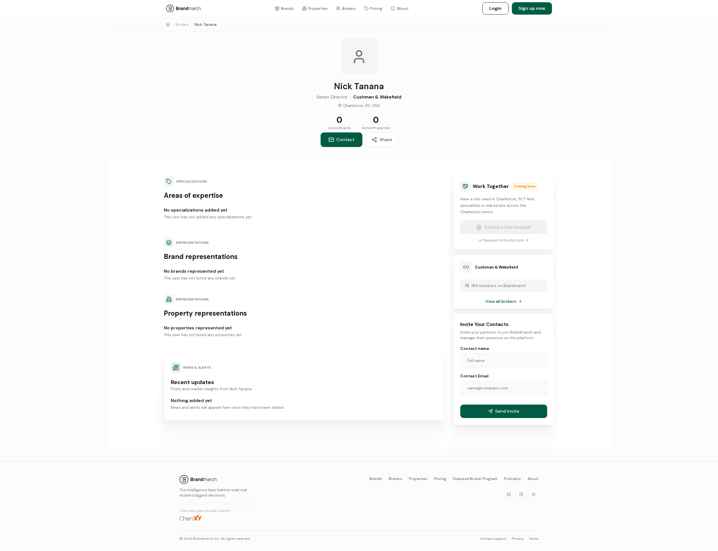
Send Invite (507, 411)
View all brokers (500, 301)
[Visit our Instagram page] (521, 494)
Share (385, 140)
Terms (533, 538)
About (533, 478)
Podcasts (512, 478)
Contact (345, 140)
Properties (418, 478)
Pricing (440, 478)
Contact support (493, 538)
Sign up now (532, 8)
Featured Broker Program (475, 478)
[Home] (168, 24)
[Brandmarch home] (219, 479)
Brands (376, 478)
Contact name (474, 348)
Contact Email (474, 375)
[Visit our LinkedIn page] (509, 494)
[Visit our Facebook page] (533, 494)
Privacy (518, 538)
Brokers (182, 24)
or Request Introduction (501, 240)
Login (495, 8)
